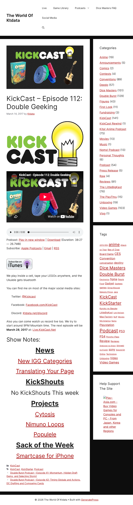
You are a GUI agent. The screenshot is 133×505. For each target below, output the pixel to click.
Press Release (109, 170)
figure (121, 279)
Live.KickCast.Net (44, 329)
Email (47, 248)
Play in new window (32, 239)
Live (44, 8)
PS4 (102, 336)
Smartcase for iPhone (45, 455)
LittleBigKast (106, 312)
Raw (102, 176)
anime (114, 244)
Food (102, 284)
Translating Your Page (45, 371)
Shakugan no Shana (108, 346)
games (103, 287)
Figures (104, 101)
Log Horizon (119, 313)
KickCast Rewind (111, 123)
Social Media (49, 17)
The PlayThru (108, 197)
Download (53, 239)
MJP (115, 317)
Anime (104, 57)
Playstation (107, 325)
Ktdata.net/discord (35, 313)
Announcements (110, 62)
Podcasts (80, 8)
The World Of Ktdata (19, 18)
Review (105, 341)
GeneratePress (89, 499)
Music (103, 144)
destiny (118, 262)
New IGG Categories (45, 361)
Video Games (108, 208)
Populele (45, 434)
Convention (107, 258)
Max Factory (106, 316)
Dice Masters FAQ (106, 8)
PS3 (122, 331)
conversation (106, 262)
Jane (116, 292)
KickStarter (27, 469)
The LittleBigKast (111, 187)
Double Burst (108, 96)
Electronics (104, 279)
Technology (111, 354)
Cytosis (45, 414)
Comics (104, 68)
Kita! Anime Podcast (113, 129)
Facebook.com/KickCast (41, 304)
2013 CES (104, 245)
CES (118, 254)
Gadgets (118, 284)
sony (112, 349)
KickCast (15, 465)
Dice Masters (108, 90)
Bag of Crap (114, 249)
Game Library (60, 8)
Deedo (104, 84)
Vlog (102, 213)
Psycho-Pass (112, 337)
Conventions (108, 79)
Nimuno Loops (45, 424)
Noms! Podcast (110, 150)
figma (113, 279)
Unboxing (106, 202)
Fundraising (107, 112)
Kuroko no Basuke (108, 308)
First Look (106, 107)
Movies (104, 138)
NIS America (105, 321)
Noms (113, 321)
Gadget (109, 283)
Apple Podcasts (31, 248)
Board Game (107, 254)
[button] (43, 28)
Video (114, 358)
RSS (56, 248)
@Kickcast (29, 296)
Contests (105, 73)
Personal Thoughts (112, 155)
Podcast (38, 469)
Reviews (105, 181)
